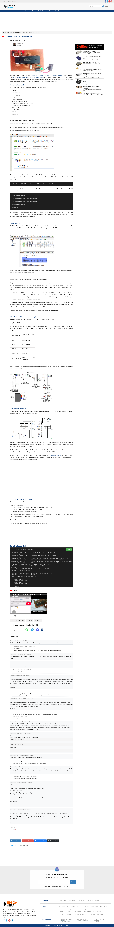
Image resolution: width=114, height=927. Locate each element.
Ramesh (18, 782)
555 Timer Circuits (63, 906)
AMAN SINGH (20, 755)
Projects (50, 10)
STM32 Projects (94, 909)
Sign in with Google (29, 840)
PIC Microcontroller (20, 620)
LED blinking (30, 620)
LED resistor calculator (55, 455)
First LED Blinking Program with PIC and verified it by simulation (28, 77)
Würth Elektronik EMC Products (90, 68)
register (17, 845)
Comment (13, 829)
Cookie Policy (72, 900)
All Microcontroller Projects (97, 914)
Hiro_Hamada (22, 761)
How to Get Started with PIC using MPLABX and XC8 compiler (47, 75)
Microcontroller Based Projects (14, 32)
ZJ (17, 766)
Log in (11, 845)
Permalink (28, 640)
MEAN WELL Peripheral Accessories (91, 93)
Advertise (14, 1)
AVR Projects (78, 911)
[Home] (10, 6)
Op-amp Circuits (75, 906)
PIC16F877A (38, 620)
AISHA (21, 669)
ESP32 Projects (97, 911)
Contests (57, 10)
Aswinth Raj (20, 43)
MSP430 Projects (83, 909)
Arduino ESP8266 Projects (81, 914)
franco (18, 733)
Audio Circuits (85, 906)
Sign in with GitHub (54, 840)
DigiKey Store (41, 10)
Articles (33, 10)
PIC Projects (69, 911)
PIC (12, 620)
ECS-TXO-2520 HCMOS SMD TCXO (91, 62)
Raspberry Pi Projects (71, 909)
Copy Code (69, 549)
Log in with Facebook (41, 840)
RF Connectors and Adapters (89, 51)
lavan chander (19, 698)
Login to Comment (16, 840)
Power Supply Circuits (96, 906)
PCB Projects (69, 914)
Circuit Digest (56, 925)
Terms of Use (81, 900)
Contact (9, 1)
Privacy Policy (62, 900)
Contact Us (90, 900)
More (71, 10)
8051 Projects (87, 911)
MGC (18, 809)
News (26, 10)
